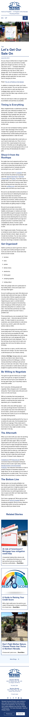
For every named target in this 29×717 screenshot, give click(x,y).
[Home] (15, 6)
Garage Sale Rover (12, 176)
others (13, 178)
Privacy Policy (6, 710)
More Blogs (13, 659)
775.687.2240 (14, 694)
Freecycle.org (15, 460)
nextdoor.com (10, 186)
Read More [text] (20, 563)
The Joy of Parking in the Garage (14, 82)
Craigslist (19, 173)
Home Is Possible (15, 500)
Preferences (9, 714)
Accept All (20, 714)
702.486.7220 (14, 685)
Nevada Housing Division (14, 673)
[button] (2, 18)
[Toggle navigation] (25, 18)
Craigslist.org (5, 460)
